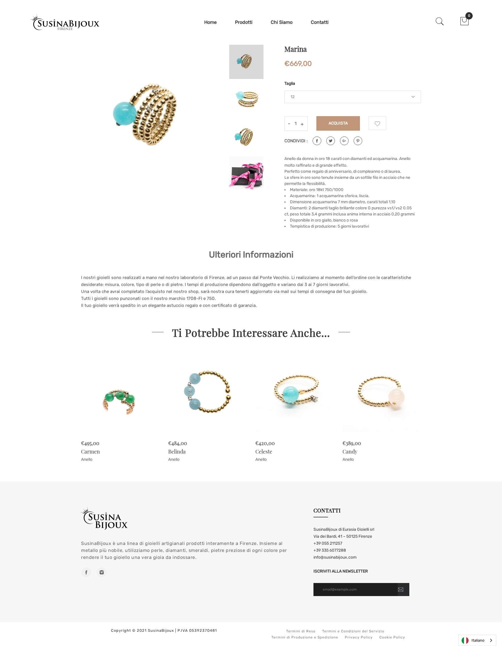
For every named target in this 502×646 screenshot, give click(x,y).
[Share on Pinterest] (358, 140)
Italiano (477, 640)
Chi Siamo (282, 22)
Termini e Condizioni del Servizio (353, 631)
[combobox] (477, 640)
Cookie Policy (392, 637)
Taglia (289, 83)
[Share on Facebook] (317, 140)
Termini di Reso (300, 631)
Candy (350, 451)
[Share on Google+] (344, 140)
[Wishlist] (377, 123)
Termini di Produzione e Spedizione (304, 637)
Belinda (177, 451)
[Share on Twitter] (330, 140)
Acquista (338, 123)
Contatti (320, 22)
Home (210, 22)
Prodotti (243, 22)
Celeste (263, 451)
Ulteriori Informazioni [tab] (251, 254)
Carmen (90, 451)
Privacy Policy (359, 637)
